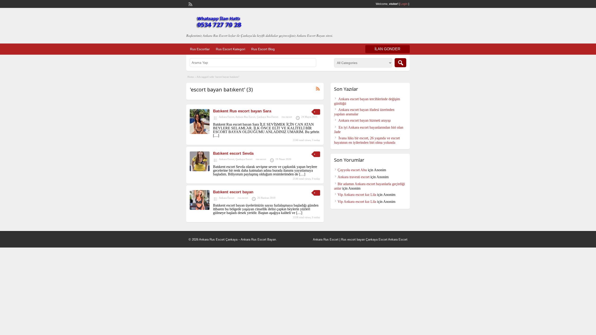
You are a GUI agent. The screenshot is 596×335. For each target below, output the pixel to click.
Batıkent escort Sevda (233, 153)
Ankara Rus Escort (245, 116)
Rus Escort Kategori (230, 49)
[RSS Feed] (190, 4)
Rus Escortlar (200, 49)
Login (404, 4)
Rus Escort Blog (263, 49)
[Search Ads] (400, 62)
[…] (216, 135)
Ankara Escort (226, 116)
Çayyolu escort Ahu (352, 170)
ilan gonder (387, 49)
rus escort (287, 116)
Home (190, 76)
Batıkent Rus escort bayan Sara (242, 111)
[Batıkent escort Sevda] (200, 170)
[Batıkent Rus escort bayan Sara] (200, 133)
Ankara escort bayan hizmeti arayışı (364, 120)
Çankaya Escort (244, 159)
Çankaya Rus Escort (267, 116)
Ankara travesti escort (353, 177)
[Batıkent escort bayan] (200, 209)
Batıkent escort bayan (233, 192)
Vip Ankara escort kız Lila (357, 195)
